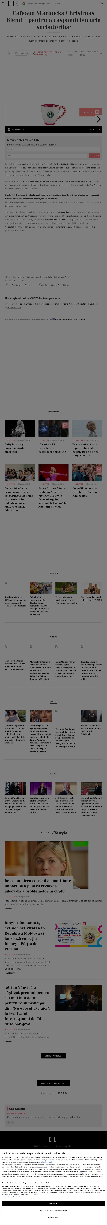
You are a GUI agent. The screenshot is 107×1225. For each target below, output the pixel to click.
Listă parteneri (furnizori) (11, 1197)
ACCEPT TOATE (53, 1203)
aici (80, 1172)
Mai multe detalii (46, 1162)
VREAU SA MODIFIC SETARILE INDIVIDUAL (53, 1210)
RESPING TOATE (53, 1218)
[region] (53, 1187)
